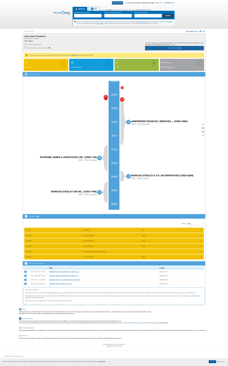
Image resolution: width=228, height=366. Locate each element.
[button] (220, 361)
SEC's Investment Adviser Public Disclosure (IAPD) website (136, 323)
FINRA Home (170, 3)
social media (100, 23)
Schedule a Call (157, 3)
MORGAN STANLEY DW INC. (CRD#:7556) (60, 284)
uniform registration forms (111, 293)
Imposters (141, 21)
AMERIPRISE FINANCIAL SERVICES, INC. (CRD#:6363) (64, 271)
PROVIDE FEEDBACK (117, 2)
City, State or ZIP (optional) (140, 12)
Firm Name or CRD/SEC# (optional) (112, 12)
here (194, 293)
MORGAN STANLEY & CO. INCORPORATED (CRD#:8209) (64, 280)
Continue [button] (212, 361)
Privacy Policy (102, 361)
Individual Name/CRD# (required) (82, 12)
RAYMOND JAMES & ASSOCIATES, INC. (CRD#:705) (63, 276)
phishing (169, 21)
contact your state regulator (191, 296)
